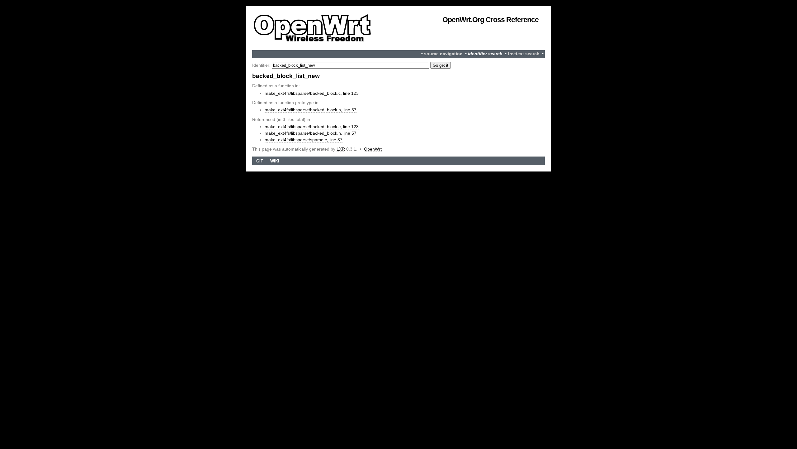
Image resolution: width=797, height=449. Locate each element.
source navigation (443, 53)
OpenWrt (373, 149)
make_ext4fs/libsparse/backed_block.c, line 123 (312, 93)
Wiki (274, 161)
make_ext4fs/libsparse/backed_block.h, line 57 (310, 109)
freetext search (524, 53)
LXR (341, 149)
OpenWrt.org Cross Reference (490, 20)
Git (259, 161)
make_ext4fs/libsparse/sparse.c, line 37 (303, 139)
